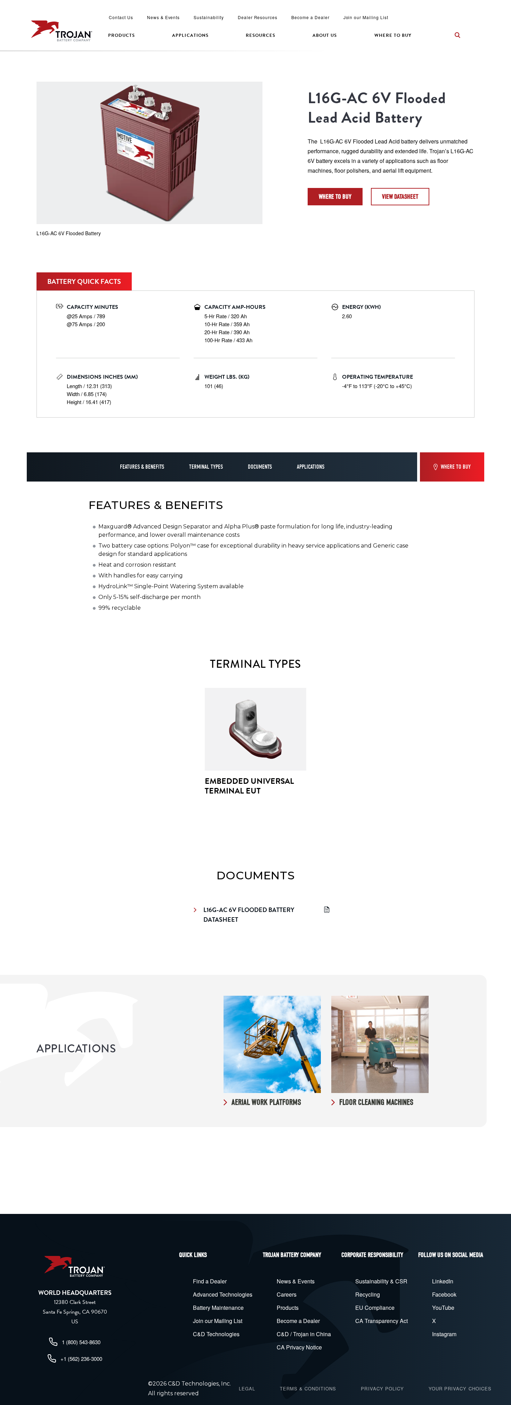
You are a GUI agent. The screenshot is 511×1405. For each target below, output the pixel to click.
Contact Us (121, 17)
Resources (260, 35)
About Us (325, 35)
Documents (260, 467)
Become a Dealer (310, 17)
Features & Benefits (142, 467)
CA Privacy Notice (299, 1347)
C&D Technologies (216, 1334)
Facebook (444, 1294)
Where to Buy (393, 35)
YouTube (443, 1308)
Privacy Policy (382, 1388)
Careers (287, 1294)
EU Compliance (375, 1308)
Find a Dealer (210, 1281)
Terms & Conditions (308, 1388)
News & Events (163, 17)
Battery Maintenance (218, 1308)
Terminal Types (206, 467)
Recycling (367, 1294)
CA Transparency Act (381, 1321)
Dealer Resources (257, 17)
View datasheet (400, 196)
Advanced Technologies (222, 1294)
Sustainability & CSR (381, 1281)
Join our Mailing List (365, 17)
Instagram (444, 1334)
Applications (190, 35)
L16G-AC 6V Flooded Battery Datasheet (249, 914)
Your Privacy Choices (460, 1388)
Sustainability (209, 17)
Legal (247, 1388)
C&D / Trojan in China (304, 1334)
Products (121, 35)
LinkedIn (442, 1281)
